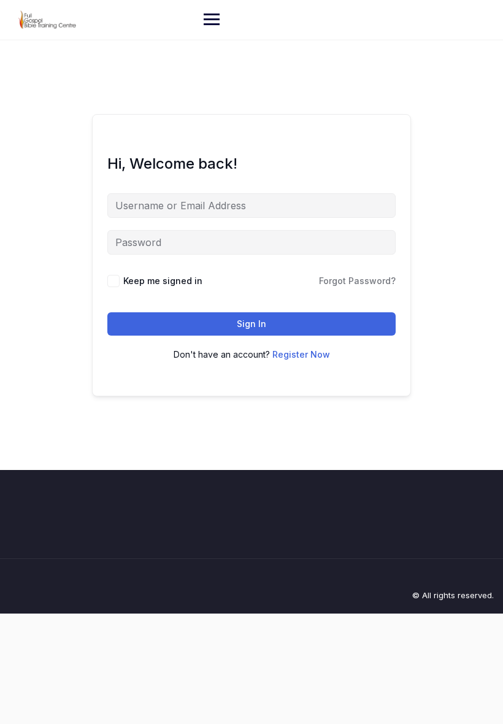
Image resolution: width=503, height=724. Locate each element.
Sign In (251, 323)
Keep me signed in (162, 280)
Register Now (301, 354)
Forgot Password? (357, 280)
